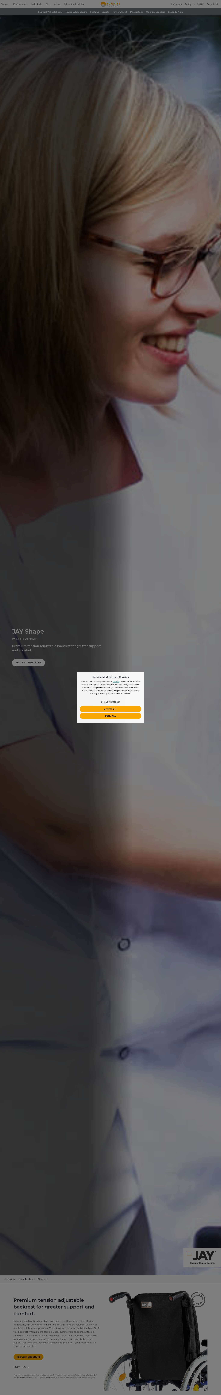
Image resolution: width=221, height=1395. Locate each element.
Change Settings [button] (110, 702)
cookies (116, 681)
